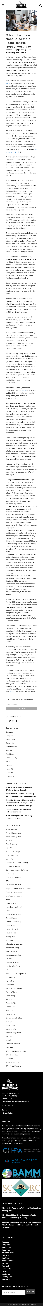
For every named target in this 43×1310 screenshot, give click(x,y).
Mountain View (11, 747)
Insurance (9, 940)
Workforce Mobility (13, 1062)
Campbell (9, 736)
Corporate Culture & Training (17, 863)
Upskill (8, 1040)
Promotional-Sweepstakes (16, 974)
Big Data (9, 848)
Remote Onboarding (14, 988)
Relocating (10, 981)
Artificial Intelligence (13, 833)
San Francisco (11, 1007)
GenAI (8, 911)
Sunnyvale (10, 743)
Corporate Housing (13, 866)
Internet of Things (13, 948)
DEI (7, 881)
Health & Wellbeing (13, 922)
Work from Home (12, 1055)
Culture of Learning (13, 877)
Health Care (10, 925)
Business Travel (12, 855)
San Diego (6, 1279)
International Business (14, 944)
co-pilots (9, 859)
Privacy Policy (7, 1113)
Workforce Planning (13, 1066)
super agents (11, 1029)
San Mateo (10, 754)
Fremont (9, 765)
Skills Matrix (10, 1014)
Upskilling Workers (13, 1044)
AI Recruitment (11, 829)
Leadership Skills (12, 962)
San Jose (9, 732)
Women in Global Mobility (16, 1051)
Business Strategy (13, 852)
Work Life (9, 1059)
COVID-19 (10, 874)
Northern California (13, 966)
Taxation (9, 1036)
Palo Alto (9, 750)
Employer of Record (14, 896)
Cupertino (9, 773)
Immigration (10, 937)
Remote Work (11, 992)
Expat (8, 900)
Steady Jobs (10, 1025)
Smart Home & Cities (14, 1018)
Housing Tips (11, 933)
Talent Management (13, 1033)
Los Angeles (7, 1277)
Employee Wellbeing (14, 892)
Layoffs (9, 959)
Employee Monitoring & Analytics (19, 888)
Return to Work (11, 999)
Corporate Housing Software (17, 870)
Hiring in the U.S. (12, 929)
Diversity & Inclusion (13, 885)
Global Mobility (12, 918)
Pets (7, 970)
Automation (10, 840)
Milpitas (9, 762)
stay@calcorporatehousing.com (15, 1101)
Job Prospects (11, 951)
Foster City (10, 769)
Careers (5, 1110)
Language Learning (13, 955)
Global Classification (14, 914)
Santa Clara (10, 739)
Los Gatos (10, 776)
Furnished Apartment (14, 907)
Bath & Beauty (11, 844)
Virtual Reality (11, 1047)
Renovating (10, 996)
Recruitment (10, 977)
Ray (17, 53)
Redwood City (11, 758)
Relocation (10, 985)
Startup (9, 1022)
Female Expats (11, 903)
